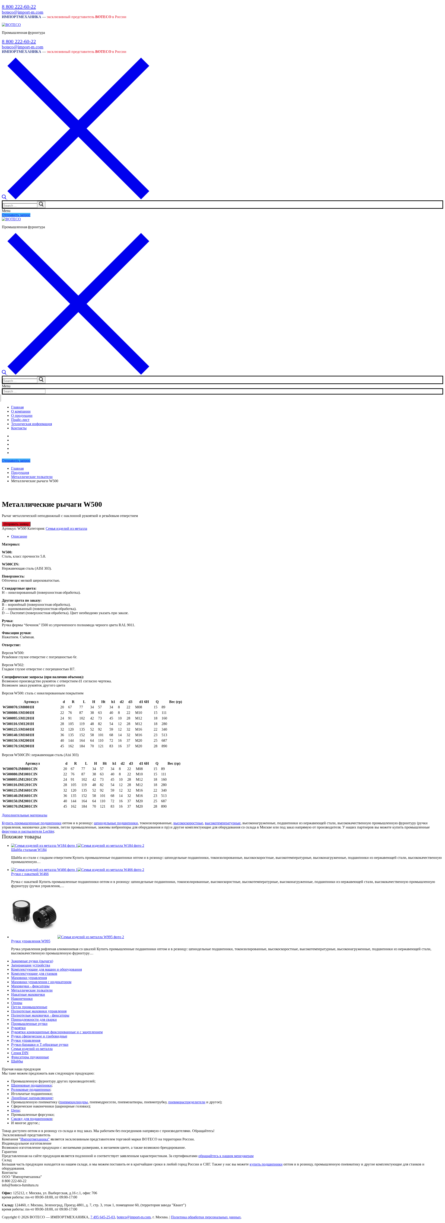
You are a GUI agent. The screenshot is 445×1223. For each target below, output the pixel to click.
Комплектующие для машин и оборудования (46, 969)
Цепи (15, 1110)
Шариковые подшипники (31, 1085)
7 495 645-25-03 (102, 1217)
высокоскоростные (188, 823)
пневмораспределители (186, 1102)
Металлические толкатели (32, 477)
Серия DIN (20, 1053)
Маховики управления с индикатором (41, 982)
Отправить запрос (16, 215)
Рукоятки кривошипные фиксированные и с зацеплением (57, 1032)
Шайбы (17, 1061)
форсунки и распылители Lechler (28, 831)
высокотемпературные (223, 823)
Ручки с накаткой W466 (30, 874)
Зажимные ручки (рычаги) (32, 961)
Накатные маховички (28, 994)
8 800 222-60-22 (19, 7)
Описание (19, 536)
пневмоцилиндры (74, 1102)
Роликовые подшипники (30, 1089)
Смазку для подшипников (31, 1119)
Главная (17, 468)
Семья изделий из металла (66, 528)
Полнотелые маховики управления (39, 1011)
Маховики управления (29, 978)
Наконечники (22, 999)
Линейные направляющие (32, 1098)
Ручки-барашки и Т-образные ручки (39, 1044)
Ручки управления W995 (30, 941)
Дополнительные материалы (24, 815)
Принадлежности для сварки (34, 1019)
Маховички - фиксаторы (30, 986)
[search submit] (41, 204)
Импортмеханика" (35, 1139)
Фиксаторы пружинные (30, 1057)
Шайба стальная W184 (29, 850)
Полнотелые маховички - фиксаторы (40, 1015)
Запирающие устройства (30, 965)
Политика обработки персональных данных (206, 1217)
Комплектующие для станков (34, 974)
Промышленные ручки (29, 1024)
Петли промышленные (29, 1007)
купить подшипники (266, 1164)
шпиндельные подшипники (116, 823)
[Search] (75, 198)
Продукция (20, 473)
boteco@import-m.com (22, 12)
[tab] (227, 536)
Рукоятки (18, 1028)
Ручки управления (25, 1040)
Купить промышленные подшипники (31, 823)
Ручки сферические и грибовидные (39, 1036)
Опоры (16, 1003)
